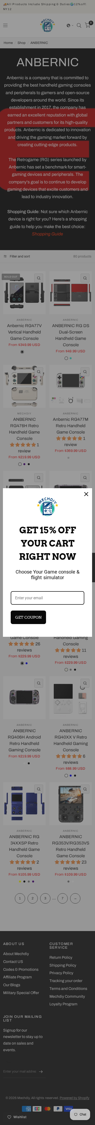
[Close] (86, 494)
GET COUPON (28, 617)
